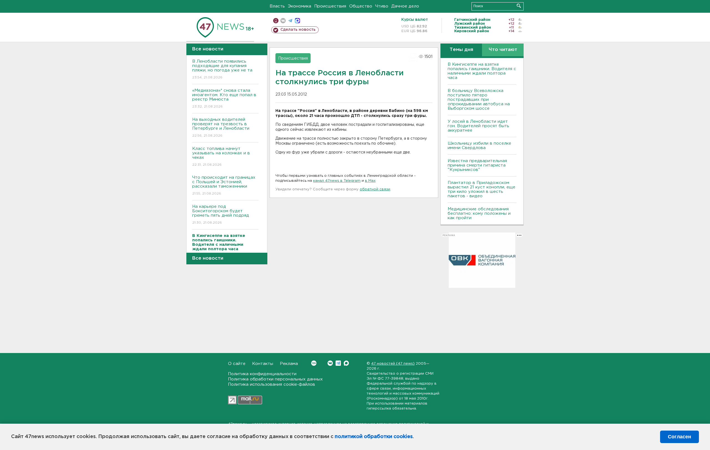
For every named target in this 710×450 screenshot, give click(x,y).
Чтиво (381, 6)
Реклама (289, 363)
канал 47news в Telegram (337, 180)
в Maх (370, 180)
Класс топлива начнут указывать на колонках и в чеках (221, 156)
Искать (519, 6)
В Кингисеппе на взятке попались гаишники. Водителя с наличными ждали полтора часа (482, 71)
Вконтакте (330, 363)
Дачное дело (405, 6)
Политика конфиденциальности (262, 374)
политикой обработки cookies (374, 436)
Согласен (679, 436)
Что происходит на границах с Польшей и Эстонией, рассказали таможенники (223, 185)
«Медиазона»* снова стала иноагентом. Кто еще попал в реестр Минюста (224, 98)
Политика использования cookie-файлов (271, 384)
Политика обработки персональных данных (275, 379)
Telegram (338, 363)
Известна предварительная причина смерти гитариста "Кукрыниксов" (477, 165)
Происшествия (330, 6)
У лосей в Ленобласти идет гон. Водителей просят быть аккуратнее (478, 126)
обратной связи (375, 189)
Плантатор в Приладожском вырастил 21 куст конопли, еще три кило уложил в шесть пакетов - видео (481, 189)
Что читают (503, 50)
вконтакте (283, 20)
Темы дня (461, 50)
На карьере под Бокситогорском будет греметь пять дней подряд (220, 214)
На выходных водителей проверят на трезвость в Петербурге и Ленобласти (220, 127)
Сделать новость (298, 29)
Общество (360, 6)
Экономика (299, 6)
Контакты (262, 363)
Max (346, 363)
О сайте (236, 363)
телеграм (290, 20)
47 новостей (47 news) (393, 363)
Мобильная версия (275, 20)
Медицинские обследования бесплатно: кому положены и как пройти (479, 213)
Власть (277, 6)
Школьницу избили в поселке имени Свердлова (479, 146)
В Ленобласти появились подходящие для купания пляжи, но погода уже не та (222, 69)
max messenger (297, 20)
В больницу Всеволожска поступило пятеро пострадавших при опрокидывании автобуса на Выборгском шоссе (479, 99)
